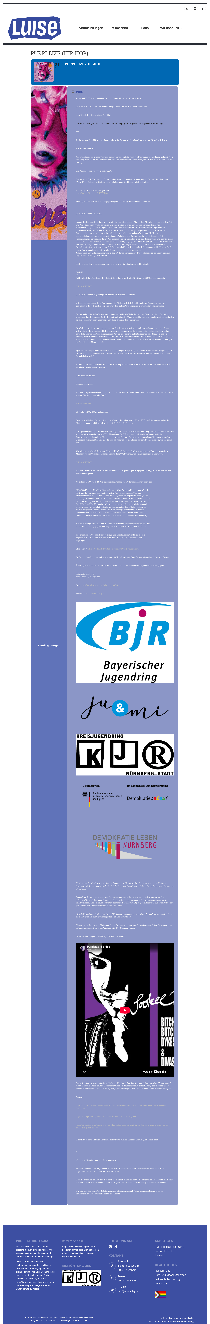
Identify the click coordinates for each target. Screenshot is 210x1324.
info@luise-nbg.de (128, 1291)
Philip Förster (81, 1320)
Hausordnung (162, 1270)
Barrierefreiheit (163, 1251)
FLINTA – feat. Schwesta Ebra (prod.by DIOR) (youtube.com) (113, 549)
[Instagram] (195, 8)
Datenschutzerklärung (167, 1279)
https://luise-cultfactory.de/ (94, 594)
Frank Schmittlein (61, 1318)
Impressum (161, 1283)
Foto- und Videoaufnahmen (170, 1275)
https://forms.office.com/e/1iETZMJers (92, 193)
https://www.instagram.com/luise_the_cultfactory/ (101, 585)
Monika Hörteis (80, 1318)
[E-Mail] (187, 8)
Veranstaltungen (91, 28)
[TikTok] (203, 8)
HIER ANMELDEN (84, 286)
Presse (159, 1255)
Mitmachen (120, 28)
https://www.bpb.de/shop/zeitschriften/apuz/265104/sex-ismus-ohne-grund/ (106, 1116)
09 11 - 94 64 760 (128, 1280)
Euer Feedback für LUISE (169, 1246)
